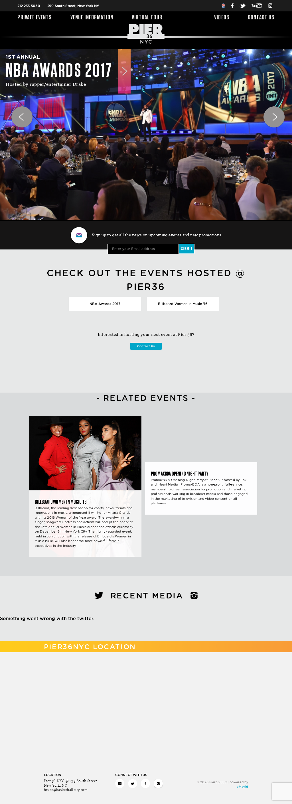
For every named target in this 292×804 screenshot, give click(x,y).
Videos (221, 17)
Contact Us (261, 17)
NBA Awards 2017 (105, 304)
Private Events (34, 17)
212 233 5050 (28, 6)
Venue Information (91, 17)
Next (266, 109)
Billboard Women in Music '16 (183, 304)
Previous (14, 109)
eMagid (242, 786)
